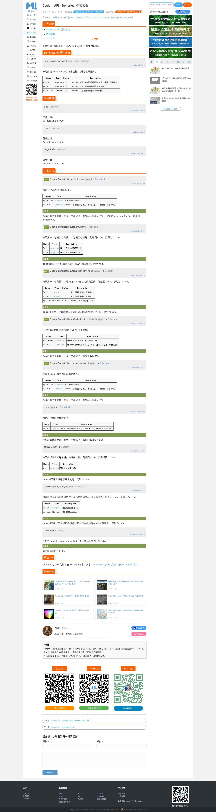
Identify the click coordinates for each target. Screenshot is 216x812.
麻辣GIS (56, 17)
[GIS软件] (151, 62)
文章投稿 (121, 796)
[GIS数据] (157, 62)
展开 (96, 39)
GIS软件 (33, 54)
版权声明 (26, 796)
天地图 (80, 799)
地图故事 (33, 63)
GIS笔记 (33, 19)
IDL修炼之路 (167, 78)
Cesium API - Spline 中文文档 (62, 727)
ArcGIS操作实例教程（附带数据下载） (175, 89)
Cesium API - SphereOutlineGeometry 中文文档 (70, 720)
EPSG (61, 794)
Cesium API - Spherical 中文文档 (118, 17)
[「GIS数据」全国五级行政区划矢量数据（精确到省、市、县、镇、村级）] (170, 24)
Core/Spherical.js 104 (137, 183)
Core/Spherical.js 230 (137, 534)
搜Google (187, 5)
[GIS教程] (173, 62)
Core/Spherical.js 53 (138, 153)
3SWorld (81, 796)
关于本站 (26, 794)
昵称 (45, 741)
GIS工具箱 (33, 76)
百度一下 (179, 5)
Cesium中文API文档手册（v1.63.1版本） (115, 564)
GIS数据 (33, 46)
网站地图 (99, 810)
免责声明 (26, 799)
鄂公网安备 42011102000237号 (135, 810)
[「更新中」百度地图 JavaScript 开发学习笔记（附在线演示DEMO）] (155, 100)
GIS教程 (33, 41)
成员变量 (50, 34)
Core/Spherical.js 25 (138, 65)
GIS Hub (100, 794)
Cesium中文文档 (133, 11)
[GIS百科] (167, 62)
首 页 (33, 15)
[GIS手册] (183, 62)
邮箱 (99, 741)
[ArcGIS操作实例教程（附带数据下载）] (155, 90)
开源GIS (33, 59)
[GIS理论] (189, 62)
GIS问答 (33, 68)
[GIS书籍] (178, 62)
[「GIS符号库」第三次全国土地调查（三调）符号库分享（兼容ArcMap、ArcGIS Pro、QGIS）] (170, 35)
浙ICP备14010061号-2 (111, 810)
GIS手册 (33, 33)
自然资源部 (63, 799)
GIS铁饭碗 (33, 81)
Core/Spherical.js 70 (138, 323)
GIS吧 (61, 796)
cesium (119, 11)
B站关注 (140, 634)
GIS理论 (33, 37)
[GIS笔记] (162, 62)
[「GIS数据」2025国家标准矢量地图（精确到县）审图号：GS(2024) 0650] (170, 57)
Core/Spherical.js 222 (138, 491)
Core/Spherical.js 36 (138, 111)
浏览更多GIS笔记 (170, 109)
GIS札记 (33, 72)
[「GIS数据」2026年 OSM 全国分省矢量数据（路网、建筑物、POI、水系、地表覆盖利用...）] (170, 46)
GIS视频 (33, 24)
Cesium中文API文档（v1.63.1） (88, 11)
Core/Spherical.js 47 (138, 132)
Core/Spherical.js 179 (138, 275)
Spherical (100, 179)
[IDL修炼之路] (155, 80)
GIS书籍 (33, 28)
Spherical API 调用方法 (58, 29)
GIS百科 (33, 50)
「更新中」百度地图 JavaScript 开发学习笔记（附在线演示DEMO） (176, 99)
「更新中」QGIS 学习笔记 (172, 68)
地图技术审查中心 (65, 802)
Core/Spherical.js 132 (138, 367)
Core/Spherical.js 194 (138, 451)
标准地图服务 (101, 799)
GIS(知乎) (100, 796)
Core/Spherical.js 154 (138, 231)
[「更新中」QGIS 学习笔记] (155, 70)
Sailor (65, 628)
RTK (79, 794)
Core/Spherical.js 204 (137, 411)
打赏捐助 (121, 794)
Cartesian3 (61, 340)
